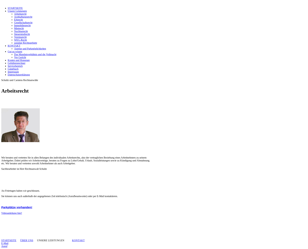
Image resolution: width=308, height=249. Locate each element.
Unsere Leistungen (17, 11)
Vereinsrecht (20, 37)
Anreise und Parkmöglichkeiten (30, 48)
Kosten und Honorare (19, 60)
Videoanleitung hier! (11, 213)
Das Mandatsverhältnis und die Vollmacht (35, 54)
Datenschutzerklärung (19, 74)
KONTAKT (14, 45)
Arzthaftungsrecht (23, 16)
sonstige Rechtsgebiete (25, 42)
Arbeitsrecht (20, 14)
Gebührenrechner (16, 63)
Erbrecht (18, 19)
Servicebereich (15, 66)
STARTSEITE (15, 8)
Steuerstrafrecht (22, 34)
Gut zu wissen (15, 51)
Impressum (13, 71)
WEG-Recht (20, 40)
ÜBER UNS (26, 240)
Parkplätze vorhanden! (16, 207)
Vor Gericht (20, 57)
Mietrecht (19, 28)
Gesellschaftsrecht (23, 22)
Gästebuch (13, 69)
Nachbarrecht (21, 31)
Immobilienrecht (22, 25)
